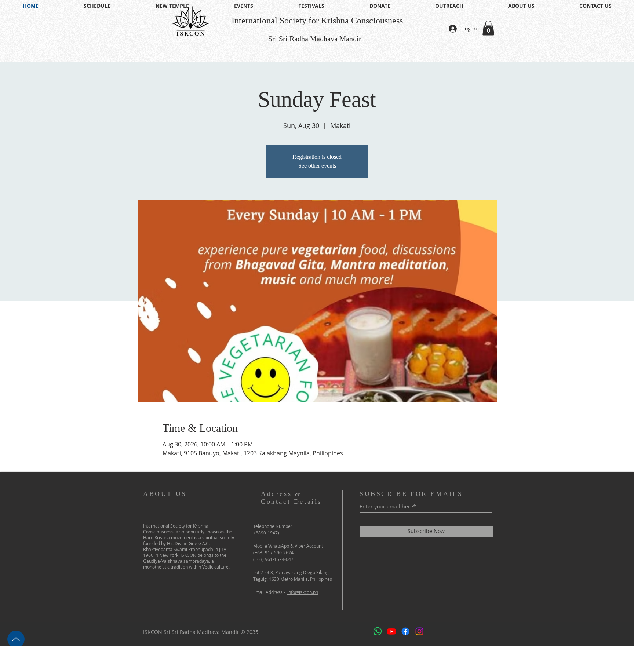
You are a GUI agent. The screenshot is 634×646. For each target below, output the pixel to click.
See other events (317, 166)
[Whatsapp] (377, 631)
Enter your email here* (388, 506)
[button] (488, 28)
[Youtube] (391, 631)
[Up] (16, 636)
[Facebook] (405, 631)
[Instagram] (419, 631)
